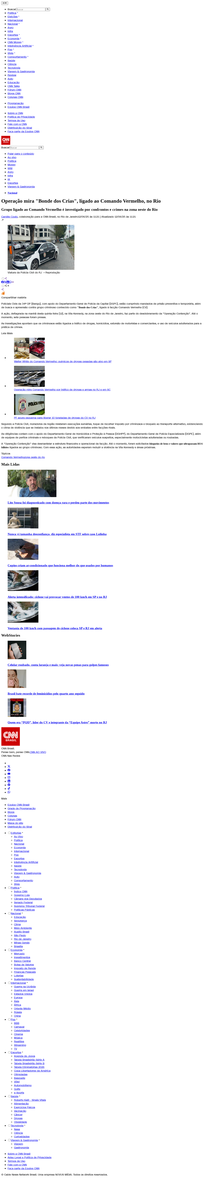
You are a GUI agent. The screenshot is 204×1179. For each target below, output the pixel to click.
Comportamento (17, 57)
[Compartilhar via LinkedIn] (7, 282)
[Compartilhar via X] (5, 282)
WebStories (10, 635)
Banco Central (22, 961)
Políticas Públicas (24, 910)
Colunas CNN (15, 97)
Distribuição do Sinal (20, 128)
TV (15, 1049)
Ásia (16, 1001)
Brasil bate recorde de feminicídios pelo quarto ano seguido (46, 693)
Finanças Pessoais (25, 972)
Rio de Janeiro (22, 939)
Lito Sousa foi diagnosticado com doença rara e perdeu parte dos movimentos (58, 502)
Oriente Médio (22, 1008)
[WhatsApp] (9, 792)
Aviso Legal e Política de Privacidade (29, 1157)
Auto (10, 79)
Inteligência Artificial (20, 46)
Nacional (13, 24)
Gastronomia (21, 1147)
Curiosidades (21, 1136)
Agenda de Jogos (24, 1056)
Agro (10, 27)
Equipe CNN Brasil (18, 107)
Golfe (17, 1089)
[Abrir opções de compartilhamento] (7, 286)
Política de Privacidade (21, 117)
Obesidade (20, 1122)
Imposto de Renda (25, 968)
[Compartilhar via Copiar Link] (12, 282)
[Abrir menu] (4, 3)
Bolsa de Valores (24, 964)
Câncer (18, 1114)
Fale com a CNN (17, 124)
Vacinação (20, 1111)
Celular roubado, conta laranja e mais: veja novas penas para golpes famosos (58, 664)
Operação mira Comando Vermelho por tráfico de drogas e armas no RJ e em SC (62, 389)
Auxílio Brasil (21, 932)
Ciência (12, 64)
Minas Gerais (21, 943)
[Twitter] (9, 767)
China (17, 1016)
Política (12, 13)
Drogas (18, 1118)
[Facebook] (9, 770)
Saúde (11, 60)
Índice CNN (20, 891)
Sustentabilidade (24, 979)
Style (10, 53)
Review (12, 75)
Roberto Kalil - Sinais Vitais (30, 1100)
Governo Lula (22, 895)
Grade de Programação (22, 808)
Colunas (12, 816)
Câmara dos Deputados (28, 899)
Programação (16, 103)
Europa (18, 997)
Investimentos (22, 957)
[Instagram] (9, 778)
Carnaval (19, 1027)
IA (9, 179)
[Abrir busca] (47, 9)
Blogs (11, 812)
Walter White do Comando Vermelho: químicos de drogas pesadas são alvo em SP (63, 361)
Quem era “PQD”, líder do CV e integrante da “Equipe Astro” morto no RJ (57, 722)
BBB (16, 1023)
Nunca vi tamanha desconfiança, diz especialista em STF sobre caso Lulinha (57, 534)
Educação (13, 82)
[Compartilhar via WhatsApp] (10, 282)
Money (11, 165)
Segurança (20, 921)
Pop (10, 49)
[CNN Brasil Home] (18, 144)
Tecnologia (14, 68)
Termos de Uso (16, 120)
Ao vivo (12, 157)
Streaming (20, 1045)
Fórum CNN (14, 90)
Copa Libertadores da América (32, 1071)
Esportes (13, 35)
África (17, 1005)
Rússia (18, 1012)
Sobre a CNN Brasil (19, 1154)
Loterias (18, 975)
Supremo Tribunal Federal (29, 906)
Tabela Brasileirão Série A (29, 1060)
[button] (102, 246)
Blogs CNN (14, 93)
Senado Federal (23, 902)
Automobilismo (23, 1085)
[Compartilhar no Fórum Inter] (2, 294)
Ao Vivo (18, 836)
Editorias (16, 833)
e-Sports (19, 1093)
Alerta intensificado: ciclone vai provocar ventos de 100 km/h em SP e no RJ (57, 597)
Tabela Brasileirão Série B (29, 1063)
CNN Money (15, 42)
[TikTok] (9, 789)
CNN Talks (14, 86)
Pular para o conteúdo (21, 154)
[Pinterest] (9, 785)
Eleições (13, 16)
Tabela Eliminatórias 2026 (29, 1067)
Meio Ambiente (23, 928)
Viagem (18, 1144)
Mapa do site (15, 823)
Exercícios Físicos (24, 1107)
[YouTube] (9, 774)
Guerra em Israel (24, 990)
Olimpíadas (20, 1074)
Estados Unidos (23, 994)
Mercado (19, 954)
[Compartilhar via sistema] (2, 290)
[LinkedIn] (9, 781)
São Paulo (20, 935)
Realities (19, 1041)
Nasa (17, 1129)
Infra (10, 31)
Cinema (18, 1034)
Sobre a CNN (15, 113)
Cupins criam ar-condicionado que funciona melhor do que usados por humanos (60, 565)
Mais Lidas (10, 464)
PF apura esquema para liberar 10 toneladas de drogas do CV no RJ (54, 418)
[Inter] (9, 763)
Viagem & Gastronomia (21, 71)
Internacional (15, 20)
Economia (13, 38)
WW (10, 168)
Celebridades (22, 1030)
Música (18, 1038)
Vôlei (17, 1082)
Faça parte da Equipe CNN (23, 131)
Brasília (18, 946)
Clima (17, 924)
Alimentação (21, 1104)
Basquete (19, 1078)
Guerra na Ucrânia (25, 986)
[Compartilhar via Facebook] (2, 282)
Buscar (12, 9)
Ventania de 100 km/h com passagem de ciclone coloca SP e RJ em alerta (55, 628)
